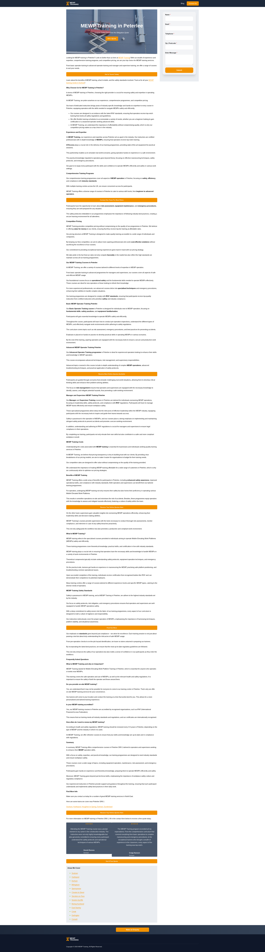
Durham (100, 807)
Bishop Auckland (78, 904)
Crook (74, 911)
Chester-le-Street (78, 892)
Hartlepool (77, 807)
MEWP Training (124, 58)
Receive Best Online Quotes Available (111, 374)
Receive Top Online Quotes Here (111, 507)
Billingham (76, 885)
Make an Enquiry (132, 930)
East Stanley (76, 908)
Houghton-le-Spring (89, 807)
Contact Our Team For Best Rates (112, 200)
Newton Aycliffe (77, 900)
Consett (74, 919)
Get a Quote (112, 38)
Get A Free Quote (112, 861)
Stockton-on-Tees (78, 896)
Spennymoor (76, 888)
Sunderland (108, 807)
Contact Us (193, 3)
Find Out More (112, 628)
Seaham (69, 807)
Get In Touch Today (112, 74)
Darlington (75, 915)
